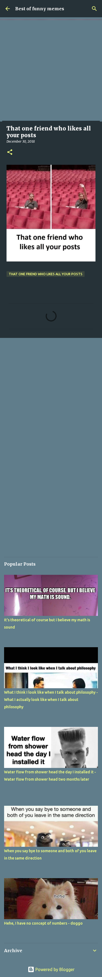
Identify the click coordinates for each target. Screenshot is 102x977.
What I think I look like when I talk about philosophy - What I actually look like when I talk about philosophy (51, 699)
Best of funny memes (39, 8)
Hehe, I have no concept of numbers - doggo (43, 923)
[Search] (94, 8)
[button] (10, 152)
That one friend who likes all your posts (45, 274)
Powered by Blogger (54, 969)
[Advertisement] (51, 71)
